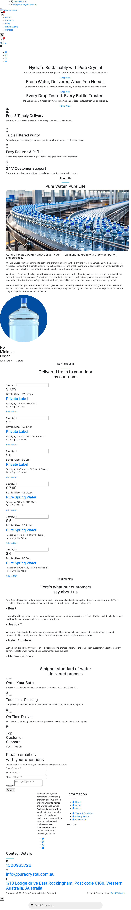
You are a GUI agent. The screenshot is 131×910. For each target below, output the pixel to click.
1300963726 (18, 865)
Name (9, 768)
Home (77, 802)
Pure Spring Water (21, 497)
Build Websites (118, 893)
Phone (10, 777)
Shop (77, 808)
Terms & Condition (83, 813)
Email (9, 772)
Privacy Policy (81, 816)
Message (10, 785)
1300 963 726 (20, 1)
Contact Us (80, 819)
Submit (10, 790)
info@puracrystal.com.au (25, 4)
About (77, 805)
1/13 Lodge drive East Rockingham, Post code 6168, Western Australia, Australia (64, 885)
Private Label (17, 398)
